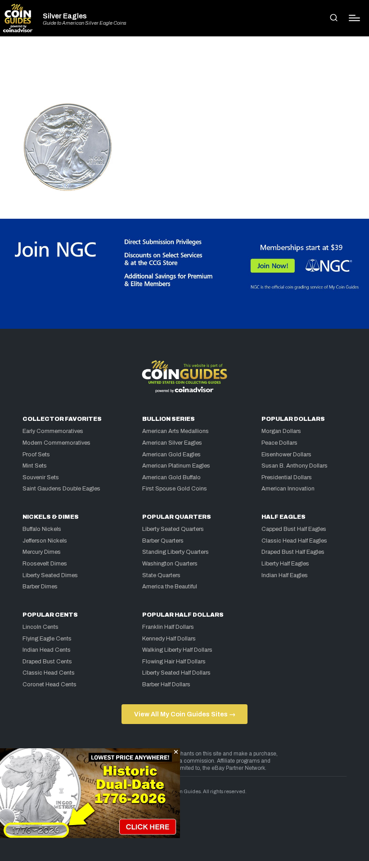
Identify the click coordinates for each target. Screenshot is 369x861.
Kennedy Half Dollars (169, 639)
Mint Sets (34, 466)
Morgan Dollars (281, 431)
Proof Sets (36, 454)
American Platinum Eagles (176, 466)
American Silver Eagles (172, 443)
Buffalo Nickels (41, 529)
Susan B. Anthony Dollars (294, 466)
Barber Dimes (40, 586)
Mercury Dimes (41, 552)
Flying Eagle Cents (47, 639)
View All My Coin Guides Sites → (184, 714)
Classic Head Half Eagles (294, 541)
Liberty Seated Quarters (173, 529)
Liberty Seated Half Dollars (176, 673)
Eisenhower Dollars (286, 454)
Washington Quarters (170, 564)
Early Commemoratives (52, 431)
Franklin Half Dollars (168, 627)
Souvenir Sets (40, 477)
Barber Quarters (163, 541)
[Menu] (354, 18)
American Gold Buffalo (171, 477)
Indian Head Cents (46, 650)
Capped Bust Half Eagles (293, 529)
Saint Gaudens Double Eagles (61, 489)
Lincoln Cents (40, 627)
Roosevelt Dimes (44, 564)
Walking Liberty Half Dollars (177, 650)
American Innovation (288, 489)
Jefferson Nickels (44, 541)
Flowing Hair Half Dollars (174, 661)
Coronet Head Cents (49, 684)
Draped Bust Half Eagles (292, 552)
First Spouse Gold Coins (174, 489)
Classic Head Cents (48, 673)
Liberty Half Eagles (285, 564)
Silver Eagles (65, 16)
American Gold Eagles (171, 454)
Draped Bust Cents (47, 661)
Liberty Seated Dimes (50, 575)
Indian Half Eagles (284, 575)
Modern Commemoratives (56, 443)
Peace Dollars (279, 443)
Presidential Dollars (286, 477)
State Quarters (161, 575)
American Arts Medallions (175, 431)
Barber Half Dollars (166, 684)
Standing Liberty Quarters (175, 552)
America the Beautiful (169, 586)
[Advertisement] (184, 73)
